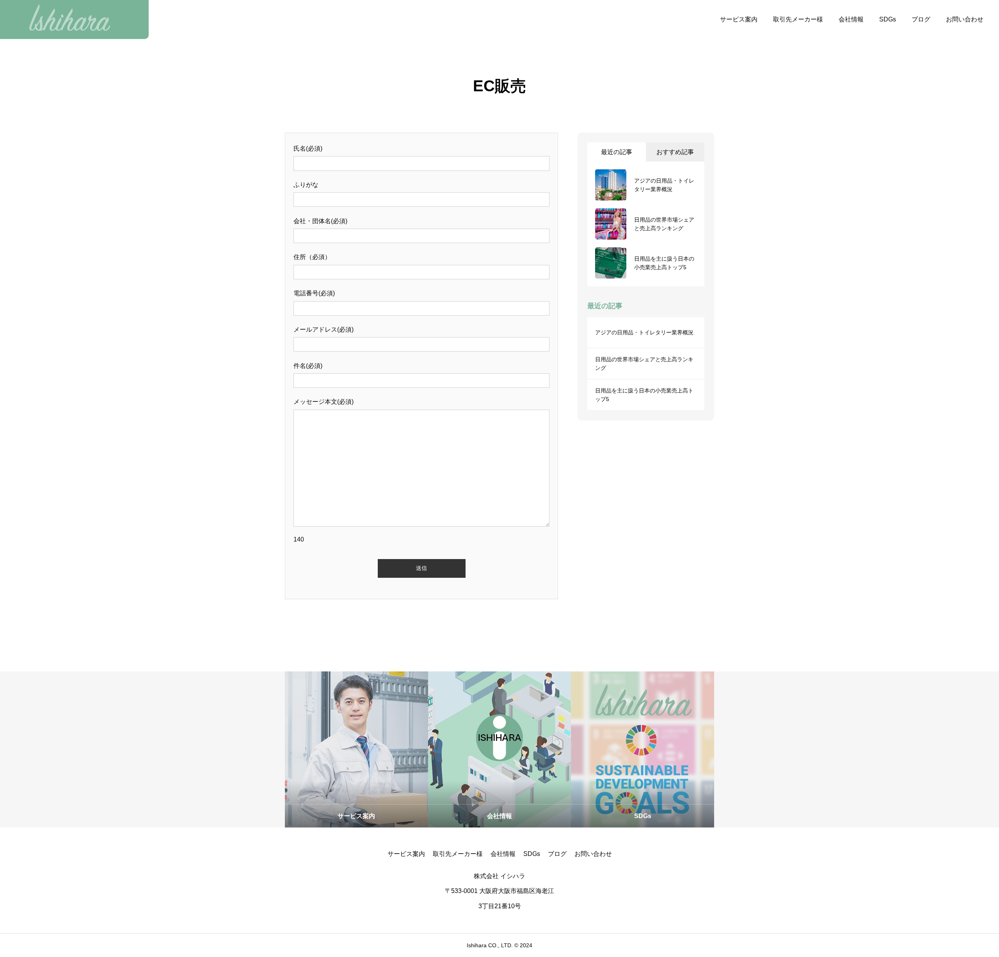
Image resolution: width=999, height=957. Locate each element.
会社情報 (851, 19)
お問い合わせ (964, 19)
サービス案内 (738, 19)
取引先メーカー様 (798, 19)
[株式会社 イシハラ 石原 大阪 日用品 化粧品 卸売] (74, 19)
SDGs (887, 19)
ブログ (921, 19)
